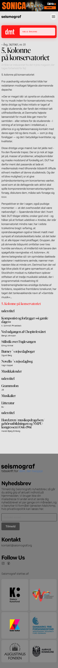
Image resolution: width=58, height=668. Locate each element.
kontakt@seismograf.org (16, 545)
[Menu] (53, 16)
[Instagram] (3, 563)
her (41, 509)
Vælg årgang (30, 32)
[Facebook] (8, 563)
